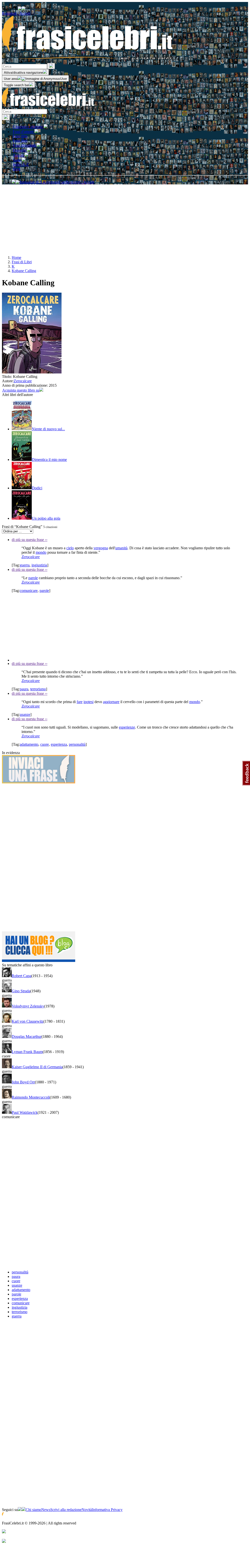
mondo (41, 552)
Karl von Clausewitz (27, 1021)
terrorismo (38, 689)
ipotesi (88, 702)
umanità (121, 548)
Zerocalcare (23, 381)
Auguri (19, 155)
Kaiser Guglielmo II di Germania (37, 1067)
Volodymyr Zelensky (28, 1006)
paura (24, 689)
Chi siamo (33, 1510)
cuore (44, 744)
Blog (16, 169)
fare (80, 702)
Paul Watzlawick (25, 1112)
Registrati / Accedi (16, 13)
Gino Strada (21, 991)
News (45, 1510)
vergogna (101, 548)
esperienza (59, 744)
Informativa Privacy (107, 1510)
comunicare (29, 590)
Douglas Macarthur (27, 1036)
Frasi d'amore (23, 132)
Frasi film (20, 136)
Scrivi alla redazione (66, 1510)
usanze (25, 714)
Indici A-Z (21, 164)
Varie (17, 160)
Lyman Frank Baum (27, 1052)
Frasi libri (20, 140)
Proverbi (20, 150)
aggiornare (111, 702)
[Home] (48, 107)
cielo (70, 548)
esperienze (127, 727)
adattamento (29, 744)
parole (33, 578)
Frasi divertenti (25, 145)
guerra (25, 565)
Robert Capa (21, 976)
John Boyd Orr (23, 1082)
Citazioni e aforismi (28, 127)
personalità (77, 744)
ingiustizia (39, 565)
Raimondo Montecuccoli (31, 1097)
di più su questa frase (29, 540)
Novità (87, 1510)
